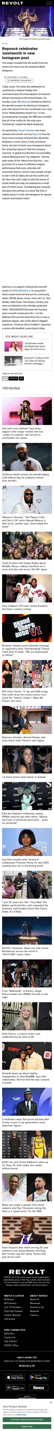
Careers (34, 1315)
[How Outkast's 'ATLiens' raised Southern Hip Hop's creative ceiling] (27, 588)
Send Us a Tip (37, 1307)
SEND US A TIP (27, 1365)
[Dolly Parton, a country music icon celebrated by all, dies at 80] (27, 1016)
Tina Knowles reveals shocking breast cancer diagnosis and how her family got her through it (35, 347)
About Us (34, 1299)
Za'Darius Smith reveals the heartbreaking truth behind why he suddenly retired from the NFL (25, 477)
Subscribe (9, 1333)
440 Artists (9, 1319)
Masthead (35, 1303)
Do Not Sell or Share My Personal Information (27, 1420)
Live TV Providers (12, 1307)
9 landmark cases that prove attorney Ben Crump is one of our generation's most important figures (25, 1122)
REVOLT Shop (11, 1345)
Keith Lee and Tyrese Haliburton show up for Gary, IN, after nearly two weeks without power (25, 1165)
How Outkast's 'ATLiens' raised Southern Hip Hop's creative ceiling (25, 607)
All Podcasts (10, 1303)
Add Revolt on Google (20, 80)
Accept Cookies (27, 1426)
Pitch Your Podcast (13, 1311)
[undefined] (13, 346)
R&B (21, 378)
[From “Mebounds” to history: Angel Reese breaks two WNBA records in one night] (27, 973)
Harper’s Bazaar (26, 130)
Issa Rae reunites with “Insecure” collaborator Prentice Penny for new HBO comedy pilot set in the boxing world (25, 862)
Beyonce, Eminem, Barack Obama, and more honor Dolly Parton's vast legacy (23, 739)
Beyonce (13, 378)
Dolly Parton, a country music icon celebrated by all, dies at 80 (21, 1035)
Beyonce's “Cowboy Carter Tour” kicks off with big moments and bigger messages (37, 362)
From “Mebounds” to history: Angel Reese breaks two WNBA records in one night (25, 994)
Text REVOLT (10, 1341)
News (5, 43)
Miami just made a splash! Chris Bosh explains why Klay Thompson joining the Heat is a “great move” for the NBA (24, 1208)
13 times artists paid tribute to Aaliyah (24, 776)
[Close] (51, 1402)
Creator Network (12, 1315)
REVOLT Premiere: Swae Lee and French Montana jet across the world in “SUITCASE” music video (25, 951)
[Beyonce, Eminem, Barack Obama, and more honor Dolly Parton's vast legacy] (27, 720)
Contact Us (9, 1337)
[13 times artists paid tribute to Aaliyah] (27, 759)
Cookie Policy (21, 1415)
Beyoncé (26, 101)
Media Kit (34, 1311)
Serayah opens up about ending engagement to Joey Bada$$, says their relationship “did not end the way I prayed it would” (25, 1078)
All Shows (9, 1299)
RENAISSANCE (20, 290)
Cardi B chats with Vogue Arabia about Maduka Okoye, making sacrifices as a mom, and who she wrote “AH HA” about (24, 566)
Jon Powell (12, 77)
